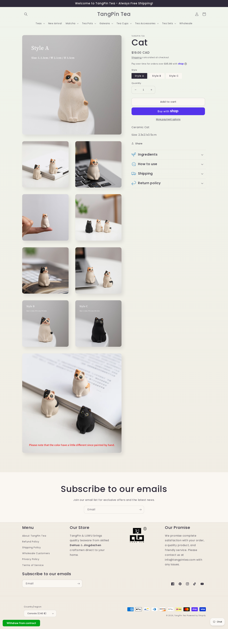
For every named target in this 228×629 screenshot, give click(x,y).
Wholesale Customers (36, 553)
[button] (26, 14)
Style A (139, 76)
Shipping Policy (31, 547)
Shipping (137, 57)
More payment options (168, 119)
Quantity (136, 83)
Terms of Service (33, 565)
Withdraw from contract (21, 623)
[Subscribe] (140, 510)
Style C (174, 76)
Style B (156, 76)
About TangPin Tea (34, 535)
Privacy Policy (30, 559)
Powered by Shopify (196, 615)
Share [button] (139, 143)
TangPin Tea (180, 615)
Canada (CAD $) (36, 613)
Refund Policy (30, 541)
